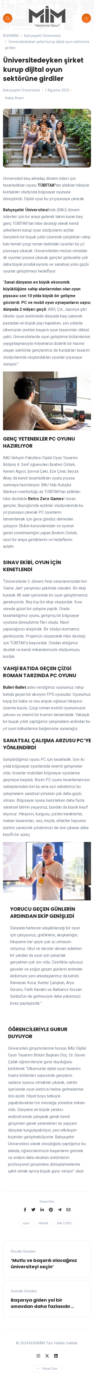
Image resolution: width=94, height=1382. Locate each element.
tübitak (43, 1223)
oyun (26, 1223)
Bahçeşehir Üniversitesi (21, 90)
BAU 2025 (64, 1223)
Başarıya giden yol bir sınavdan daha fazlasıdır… (42, 1303)
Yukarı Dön (49, 1368)
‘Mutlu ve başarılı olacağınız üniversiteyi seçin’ (44, 1263)
